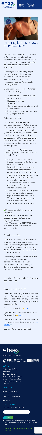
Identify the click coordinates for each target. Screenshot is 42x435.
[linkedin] (10, 400)
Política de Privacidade (12, 376)
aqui (27, 308)
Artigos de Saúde (10, 369)
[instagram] (7, 400)
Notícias (6, 372)
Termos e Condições (11, 374)
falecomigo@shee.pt (11, 396)
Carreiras (6, 384)
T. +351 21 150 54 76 (11, 392)
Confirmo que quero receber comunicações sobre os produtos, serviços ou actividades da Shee (21, 425)
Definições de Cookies (12, 381)
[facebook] (4, 400)
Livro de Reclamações (12, 379)
